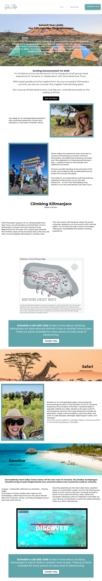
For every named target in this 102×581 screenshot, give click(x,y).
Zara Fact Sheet (74, 7)
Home (61, 7)
